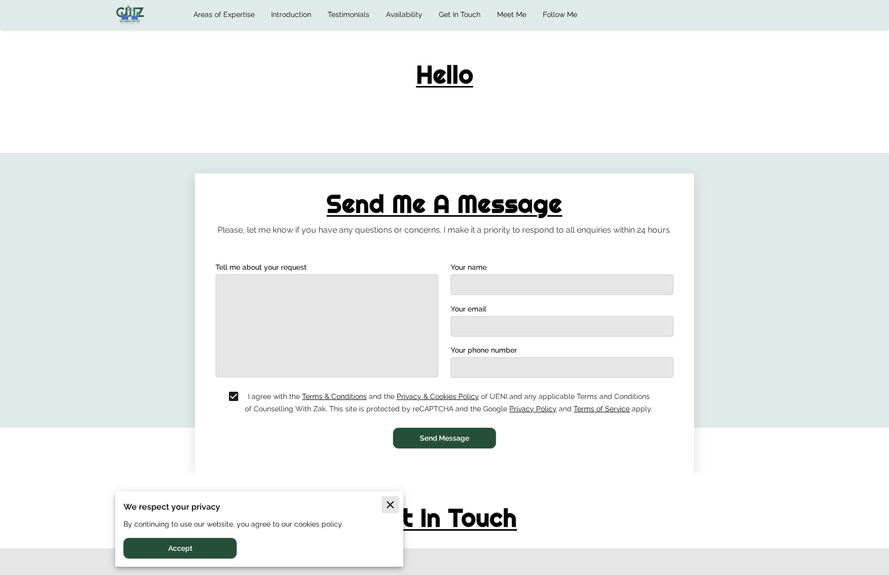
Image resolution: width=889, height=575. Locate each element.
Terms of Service (602, 409)
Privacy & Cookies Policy (438, 396)
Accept (180, 548)
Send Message (444, 438)
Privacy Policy (533, 409)
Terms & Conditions (334, 396)
